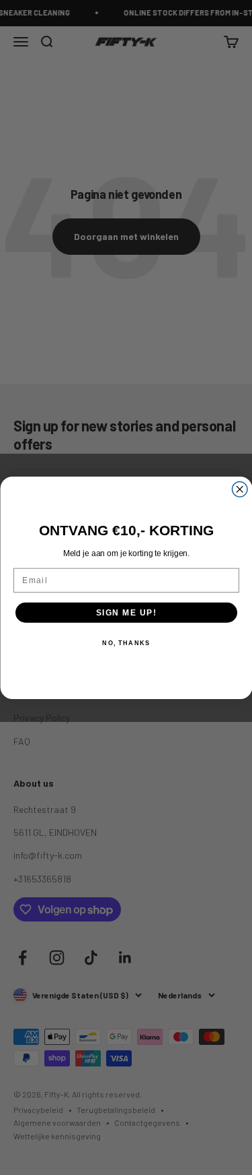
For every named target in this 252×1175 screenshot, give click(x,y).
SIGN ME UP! (126, 612)
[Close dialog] (239, 489)
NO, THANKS (126, 642)
